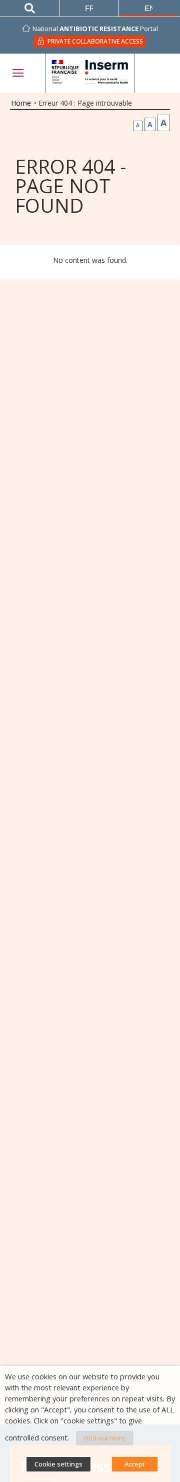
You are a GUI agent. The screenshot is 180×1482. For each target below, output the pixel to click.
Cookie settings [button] (58, 1463)
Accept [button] (134, 1463)
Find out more (105, 1437)
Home (21, 103)
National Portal (95, 29)
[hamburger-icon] (17, 73)
